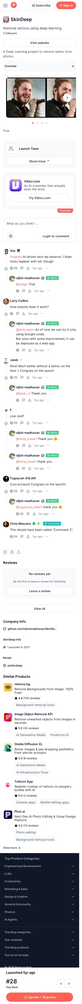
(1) (15, 268)
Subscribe (43, 5)
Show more (37, 161)
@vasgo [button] (22, 284)
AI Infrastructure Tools (32, 772)
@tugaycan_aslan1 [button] (29, 507)
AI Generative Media (30, 735)
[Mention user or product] (10, 236)
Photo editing (26, 832)
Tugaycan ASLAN (23, 478)
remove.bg (22, 684)
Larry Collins (19, 301)
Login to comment (56, 236)
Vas (12, 251)
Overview (11, 66)
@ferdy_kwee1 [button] (26, 439)
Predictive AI (59, 735)
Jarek (14, 360)
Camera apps (25, 802)
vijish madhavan (28, 278)
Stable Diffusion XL (28, 744)
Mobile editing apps (54, 802)
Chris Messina (20, 523)
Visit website (39, 43)
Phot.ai (19, 811)
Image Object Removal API (33, 714)
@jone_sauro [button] (25, 329)
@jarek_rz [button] (23, 393)
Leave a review (39, 591)
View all (39, 608)
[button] (6, 251)
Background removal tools (35, 705)
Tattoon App (23, 781)
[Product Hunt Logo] (14, 5)
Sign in (68, 5)
